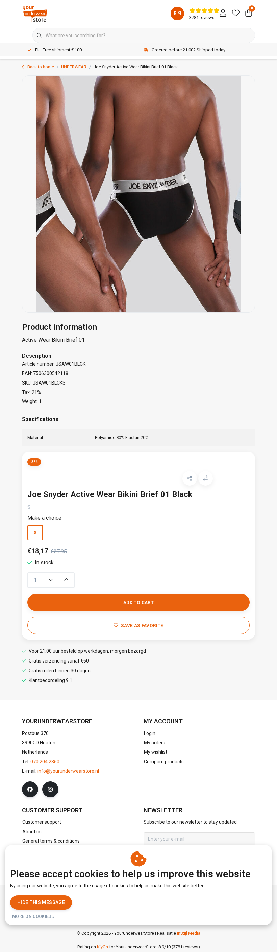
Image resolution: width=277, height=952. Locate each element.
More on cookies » (33, 916)
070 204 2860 (44, 761)
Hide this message (41, 902)
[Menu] (24, 35)
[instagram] (50, 789)
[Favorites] (235, 13)
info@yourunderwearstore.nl (68, 771)
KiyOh (102, 946)
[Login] (223, 13)
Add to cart (138, 602)
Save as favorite (142, 625)
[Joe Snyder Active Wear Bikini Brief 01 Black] (138, 194)
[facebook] (30, 789)
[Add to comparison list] (205, 478)
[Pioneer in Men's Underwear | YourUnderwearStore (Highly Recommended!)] (35, 13)
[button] (189, 478)
